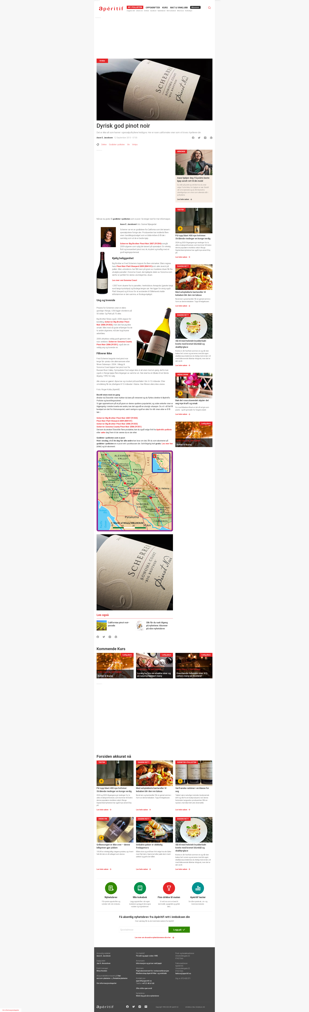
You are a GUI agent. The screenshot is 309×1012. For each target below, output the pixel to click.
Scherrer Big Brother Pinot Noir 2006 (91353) (117, 424)
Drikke (104, 144)
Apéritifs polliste (164, 429)
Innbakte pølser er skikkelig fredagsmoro (149, 846)
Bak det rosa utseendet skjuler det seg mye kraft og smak (192, 402)
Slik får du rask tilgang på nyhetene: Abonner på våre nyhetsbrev (157, 625)
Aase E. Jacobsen (105, 137)
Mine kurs (180, 11)
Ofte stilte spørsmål (144, 988)
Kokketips (188, 11)
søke (103, 432)
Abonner (195, 7)
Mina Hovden (102, 971)
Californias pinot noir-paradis (118, 624)
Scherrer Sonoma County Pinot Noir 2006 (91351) (119, 427)
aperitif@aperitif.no (144, 981)
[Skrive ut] (211, 138)
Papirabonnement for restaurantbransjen (152, 971)
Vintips (135, 144)
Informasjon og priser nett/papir (149, 963)
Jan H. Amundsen (103, 963)
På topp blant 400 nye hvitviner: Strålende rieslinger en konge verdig (192, 237)
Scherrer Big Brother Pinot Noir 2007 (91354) (140, 243)
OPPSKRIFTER (153, 7)
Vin (128, 144)
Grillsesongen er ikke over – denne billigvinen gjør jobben (113, 846)
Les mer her (167, 443)
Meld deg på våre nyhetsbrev (147, 996)
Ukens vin (139, 11)
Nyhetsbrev (161, 11)
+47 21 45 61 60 (148, 983)
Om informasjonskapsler (107, 983)
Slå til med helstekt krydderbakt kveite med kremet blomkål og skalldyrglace (190, 344)
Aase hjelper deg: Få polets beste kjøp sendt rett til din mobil (193, 179)
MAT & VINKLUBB (179, 7)
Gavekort (153, 11)
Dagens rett (131, 11)
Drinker (146, 11)
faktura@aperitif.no (183, 973)
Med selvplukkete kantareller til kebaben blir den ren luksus (190, 293)
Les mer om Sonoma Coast (124, 280)
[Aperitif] (111, 9)
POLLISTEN (136, 7)
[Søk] (209, 7)
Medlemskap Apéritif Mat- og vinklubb (151, 973)
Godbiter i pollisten (117, 144)
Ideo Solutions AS (198, 1007)
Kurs (165, 7)
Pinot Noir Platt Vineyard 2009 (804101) (134, 266)
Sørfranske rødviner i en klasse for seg (192, 789)
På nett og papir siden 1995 (147, 956)
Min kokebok (171, 11)
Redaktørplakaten (120, 978)
